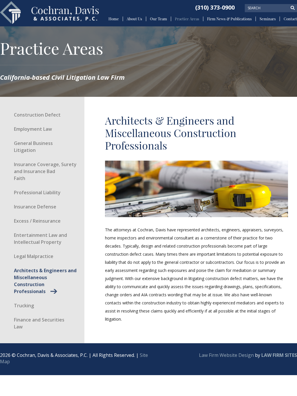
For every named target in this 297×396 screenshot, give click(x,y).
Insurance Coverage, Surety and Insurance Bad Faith (45, 171)
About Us (134, 19)
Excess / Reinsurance (37, 221)
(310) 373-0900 (215, 7)
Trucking (24, 305)
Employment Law (33, 129)
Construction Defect (37, 115)
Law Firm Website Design (226, 355)
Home (113, 19)
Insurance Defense (35, 207)
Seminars (268, 19)
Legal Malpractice (33, 256)
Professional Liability (37, 192)
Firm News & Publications (229, 19)
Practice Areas (187, 19)
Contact (290, 19)
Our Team (158, 19)
